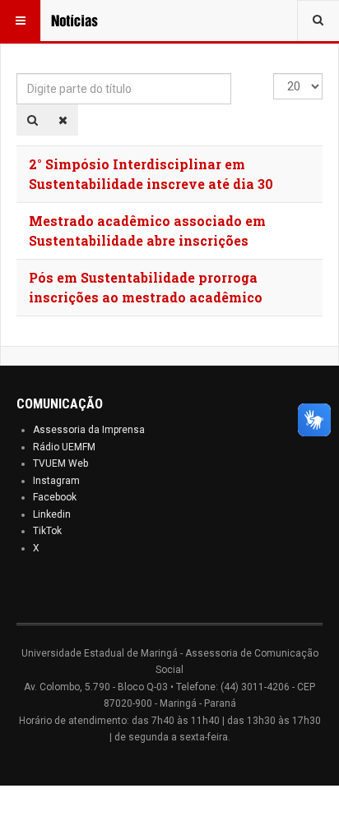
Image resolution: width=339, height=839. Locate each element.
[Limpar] (63, 120)
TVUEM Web (60, 463)
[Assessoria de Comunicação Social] (84, 20)
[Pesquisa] (32, 120)
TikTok (47, 531)
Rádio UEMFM (64, 447)
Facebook (55, 497)
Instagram (56, 480)
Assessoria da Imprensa (89, 430)
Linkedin (52, 514)
